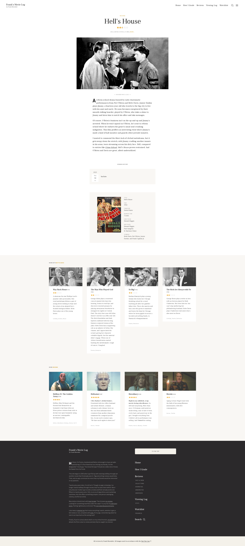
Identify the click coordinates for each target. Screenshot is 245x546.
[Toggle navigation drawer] (237, 5)
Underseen (139, 493)
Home (178, 5)
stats (92, 513)
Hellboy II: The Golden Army (63, 395)
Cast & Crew (139, 480)
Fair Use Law (145, 541)
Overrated (139, 486)
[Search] (232, 5)
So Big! (133, 289)
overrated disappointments (105, 506)
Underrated (139, 490)
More (53, 367)
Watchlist (224, 5)
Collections (139, 483)
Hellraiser (96, 394)
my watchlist (112, 520)
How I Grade (188, 5)
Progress (138, 513)
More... (132, 32)
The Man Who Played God (102, 290)
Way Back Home (61, 289)
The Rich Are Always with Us (179, 290)
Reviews (200, 5)
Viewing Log (211, 5)
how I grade (92, 501)
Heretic (171, 394)
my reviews (109, 501)
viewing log (81, 510)
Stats (137, 503)
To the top (155, 451)
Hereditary (135, 394)
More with (56, 262)
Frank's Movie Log (15, 4)
